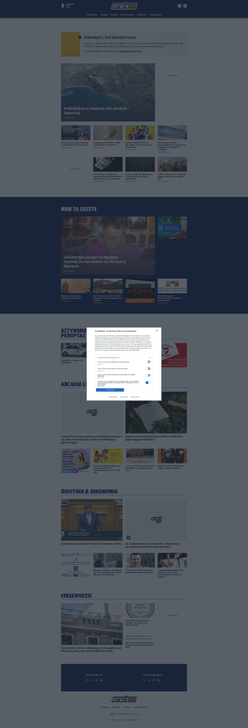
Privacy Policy (135, 397)
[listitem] (124, 358)
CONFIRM (110, 390)
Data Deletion (113, 397)
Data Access (124, 397)
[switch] (148, 362)
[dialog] (124, 364)
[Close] (157, 331)
